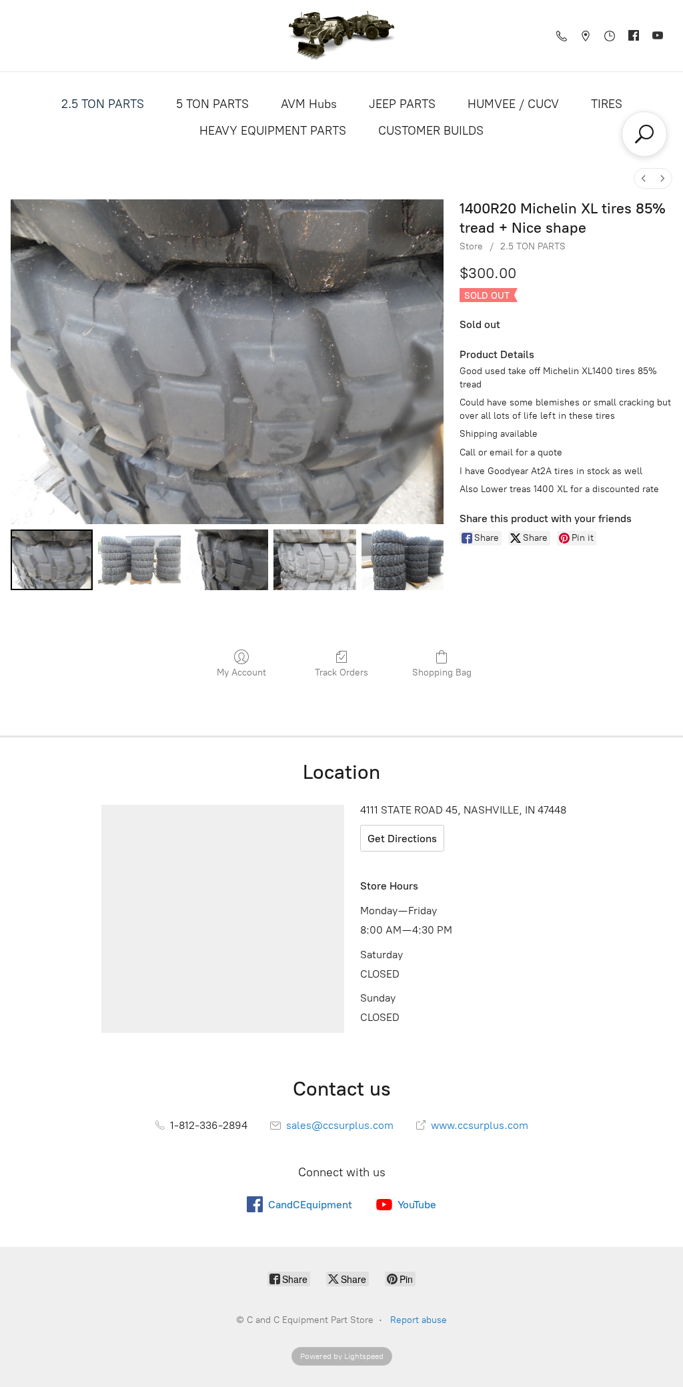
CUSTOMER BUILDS (431, 130)
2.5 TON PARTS (102, 104)
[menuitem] (643, 178)
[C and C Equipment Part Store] (341, 36)
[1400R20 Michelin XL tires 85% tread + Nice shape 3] (314, 559)
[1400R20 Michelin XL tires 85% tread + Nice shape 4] (403, 559)
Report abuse (418, 1320)
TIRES (606, 104)
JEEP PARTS (402, 104)
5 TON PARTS (212, 104)
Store (471, 246)
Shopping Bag (442, 672)
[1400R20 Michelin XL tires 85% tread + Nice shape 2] (227, 559)
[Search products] (644, 134)
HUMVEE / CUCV (513, 104)
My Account (241, 672)
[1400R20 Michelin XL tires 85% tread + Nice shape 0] (52, 559)
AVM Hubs (309, 104)
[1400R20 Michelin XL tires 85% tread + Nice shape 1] (139, 559)
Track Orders (341, 672)
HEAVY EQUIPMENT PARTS (272, 130)
